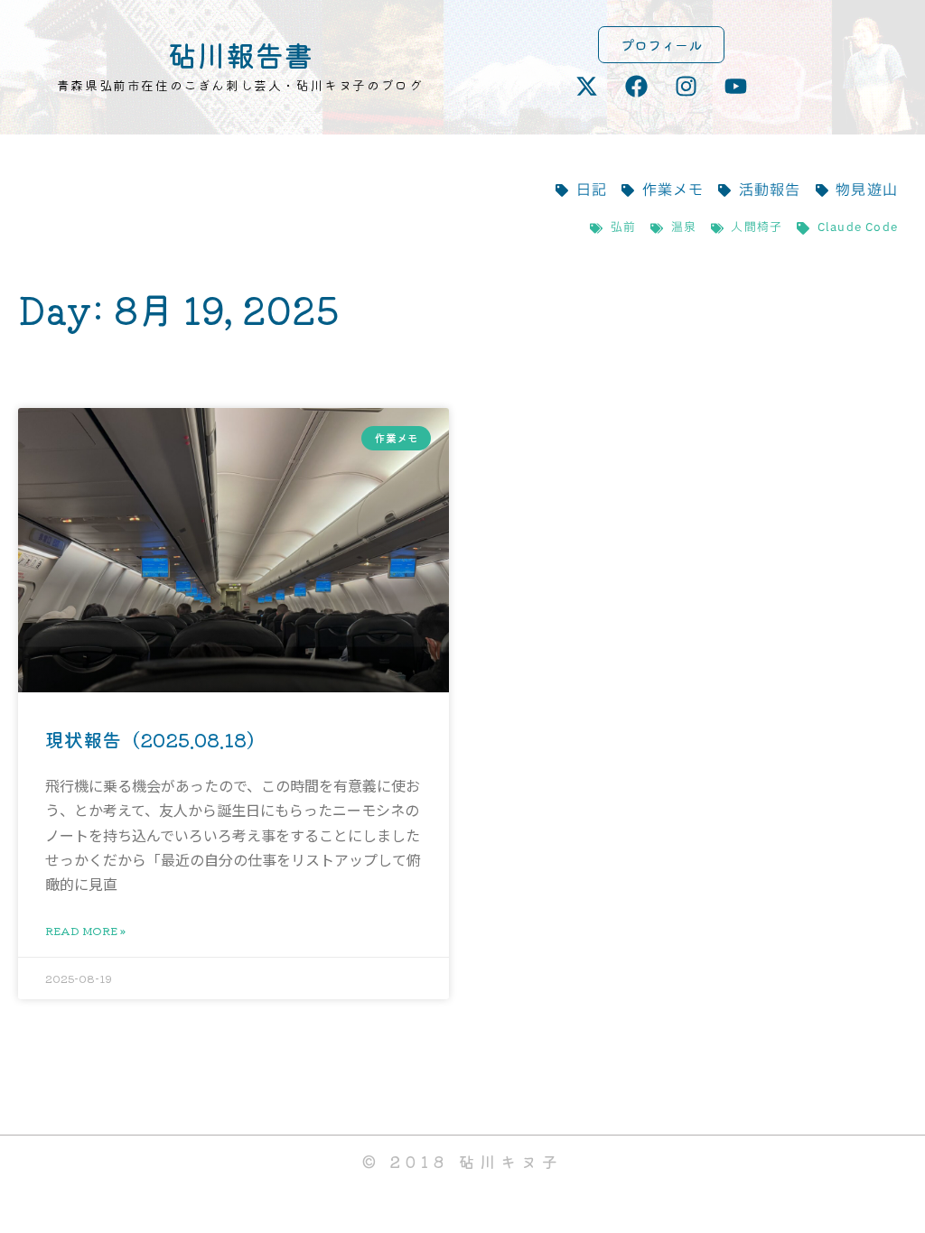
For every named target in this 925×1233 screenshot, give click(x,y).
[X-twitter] (587, 85)
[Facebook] (636, 85)
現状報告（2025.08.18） (155, 739)
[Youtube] (736, 85)
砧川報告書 (240, 54)
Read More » (85, 930)
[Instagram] (686, 85)
